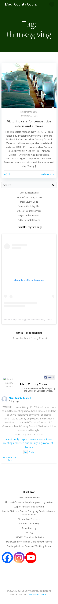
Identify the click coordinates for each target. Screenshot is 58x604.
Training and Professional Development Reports (29, 541)
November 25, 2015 (29, 115)
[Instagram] (19, 557)
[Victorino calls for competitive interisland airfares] (29, 85)
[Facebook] (7, 557)
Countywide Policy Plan (29, 206)
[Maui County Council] (9, 383)
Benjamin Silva (30, 111)
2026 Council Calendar (29, 497)
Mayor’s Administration (29, 215)
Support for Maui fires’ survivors (29, 506)
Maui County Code (29, 201)
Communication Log (29, 523)
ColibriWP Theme (37, 594)
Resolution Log (29, 528)
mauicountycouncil (35, 319)
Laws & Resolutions (29, 192)
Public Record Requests (29, 220)
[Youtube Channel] (30, 557)
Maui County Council (22, 4)
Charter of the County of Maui (29, 197)
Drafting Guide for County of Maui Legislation (29, 546)
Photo (32, 452)
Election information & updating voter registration (29, 502)
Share (10, 460)
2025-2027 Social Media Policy (29, 537)
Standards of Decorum (29, 519)
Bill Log (29, 532)
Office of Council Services (29, 210)
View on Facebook (8, 457)
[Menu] (51, 4)
